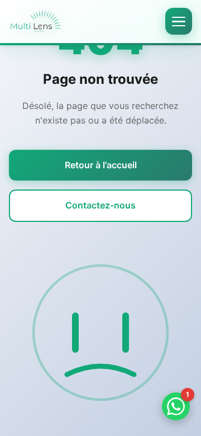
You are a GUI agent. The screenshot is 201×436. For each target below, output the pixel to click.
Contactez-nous (100, 205)
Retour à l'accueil (101, 164)
